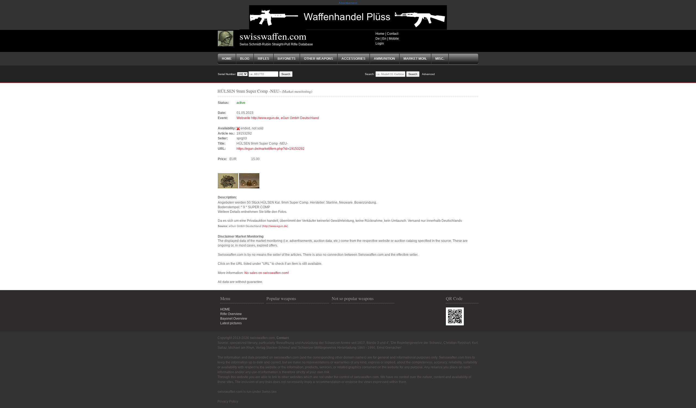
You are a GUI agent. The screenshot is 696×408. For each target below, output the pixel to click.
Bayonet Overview (233, 318)
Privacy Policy (227, 401)
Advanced (428, 74)
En (384, 39)
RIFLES (263, 59)
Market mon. (415, 59)
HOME (225, 309)
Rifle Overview (231, 314)
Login (379, 43)
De (377, 39)
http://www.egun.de (275, 226)
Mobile (394, 39)
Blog (244, 59)
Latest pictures (231, 323)
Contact (392, 34)
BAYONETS (287, 59)
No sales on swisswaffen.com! (266, 273)
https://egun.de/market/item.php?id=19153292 (270, 149)
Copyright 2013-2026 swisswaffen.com (246, 338)
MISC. (439, 59)
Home (379, 34)
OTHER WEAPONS (318, 59)
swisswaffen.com (273, 35)
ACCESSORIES (353, 59)
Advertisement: (348, 2)
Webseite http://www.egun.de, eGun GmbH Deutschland (278, 118)
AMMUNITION (384, 59)
